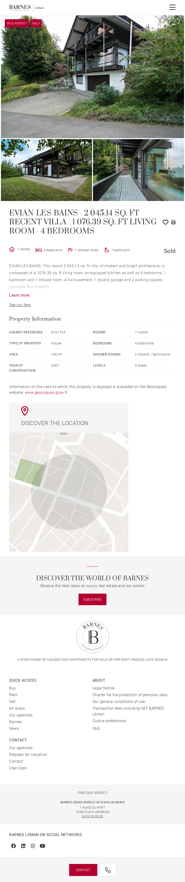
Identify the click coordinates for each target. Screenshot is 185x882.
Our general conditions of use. (119, 701)
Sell (12, 701)
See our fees (20, 305)
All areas (17, 708)
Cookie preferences (109, 721)
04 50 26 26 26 (92, 816)
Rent (13, 695)
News (14, 728)
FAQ (96, 728)
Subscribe (92, 599)
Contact (83, 870)
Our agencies (21, 715)
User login (18, 768)
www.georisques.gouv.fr (46, 392)
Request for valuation (28, 754)
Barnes (15, 722)
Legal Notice (103, 688)
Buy (12, 688)
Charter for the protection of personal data (129, 695)
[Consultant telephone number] (108, 870)
